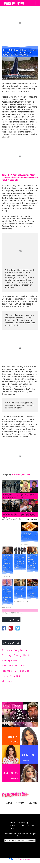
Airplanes (7, 650)
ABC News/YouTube (21, 475)
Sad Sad (24, 670)
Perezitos (7, 670)
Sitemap (30, 825)
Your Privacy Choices (22, 859)
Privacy (13, 825)
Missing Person (10, 660)
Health (26, 655)
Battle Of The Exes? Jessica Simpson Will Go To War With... (28, 496)
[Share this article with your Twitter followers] (17, 628)
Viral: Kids (15, 676)
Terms (21, 825)
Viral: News (8, 681)
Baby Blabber (21, 650)
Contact (13, 828)
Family (17, 655)
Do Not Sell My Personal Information (20, 840)
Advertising (22, 823)
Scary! (5, 676)
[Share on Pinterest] (11, 628)
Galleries (33, 802)
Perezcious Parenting (13, 665)
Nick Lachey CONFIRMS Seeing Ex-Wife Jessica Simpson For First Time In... (28, 514)
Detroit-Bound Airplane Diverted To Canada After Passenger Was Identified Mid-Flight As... (10, 515)
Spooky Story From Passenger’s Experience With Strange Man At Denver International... (10, 497)
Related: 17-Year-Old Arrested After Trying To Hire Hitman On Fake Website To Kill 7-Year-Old (20, 177)
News (9, 802)
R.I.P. (16, 670)
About (12, 823)
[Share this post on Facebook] (4, 628)
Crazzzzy (7, 655)
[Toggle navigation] (33, 3)
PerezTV (20, 802)
